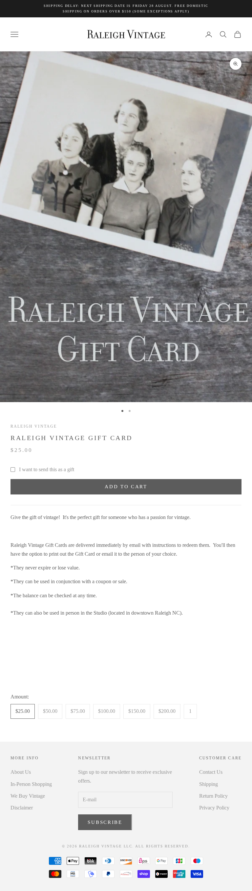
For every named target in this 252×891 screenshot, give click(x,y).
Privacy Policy (214, 807)
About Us (20, 772)
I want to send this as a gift (46, 469)
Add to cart (126, 486)
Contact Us (210, 772)
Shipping (208, 784)
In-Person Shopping (31, 784)
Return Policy (213, 796)
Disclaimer (21, 807)
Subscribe (105, 822)
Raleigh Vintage (33, 426)
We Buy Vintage (27, 796)
